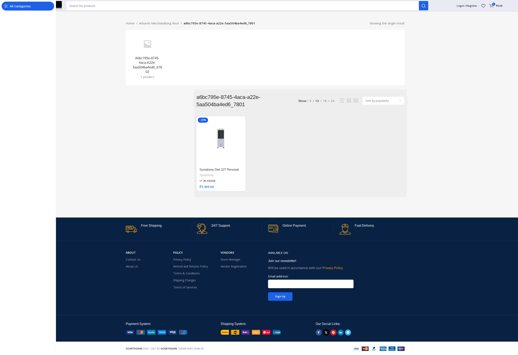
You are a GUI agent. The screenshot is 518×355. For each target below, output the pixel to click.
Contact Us (133, 259)
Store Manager (230, 259)
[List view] (342, 100)
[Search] (423, 5)
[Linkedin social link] (341, 332)
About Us (132, 266)
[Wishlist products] (483, 6)
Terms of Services (185, 287)
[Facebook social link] (319, 332)
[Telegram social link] (348, 332)
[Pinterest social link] (333, 332)
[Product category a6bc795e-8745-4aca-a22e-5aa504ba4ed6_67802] (147, 57)
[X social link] (326, 332)
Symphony (206, 175)
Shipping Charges (184, 280)
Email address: (278, 276)
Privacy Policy (182, 259)
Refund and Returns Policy (190, 266)
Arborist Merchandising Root (159, 23)
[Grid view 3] (349, 100)
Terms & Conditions (186, 273)
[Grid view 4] (356, 100)
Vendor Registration (234, 266)
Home (130, 23)
